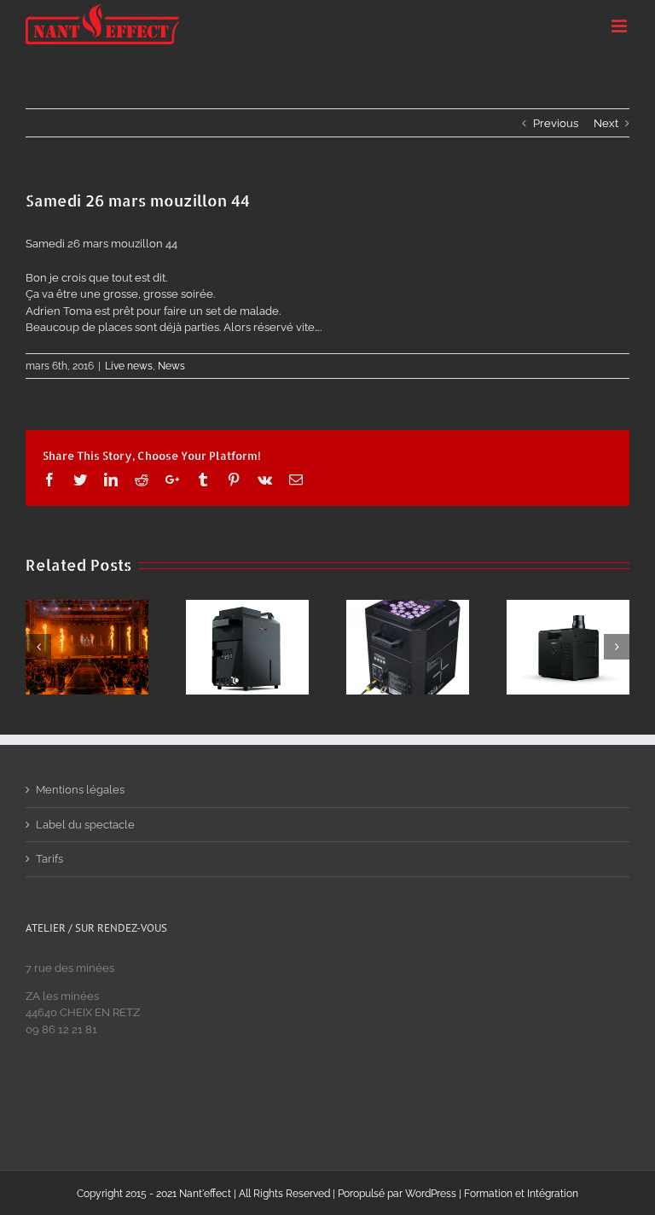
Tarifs (49, 858)
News (171, 366)
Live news (129, 366)
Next (606, 123)
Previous (555, 123)
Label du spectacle (85, 824)
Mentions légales (80, 789)
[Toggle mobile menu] (620, 26)
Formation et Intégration (521, 1194)
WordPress (430, 1194)
